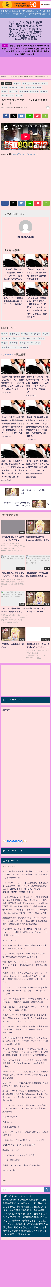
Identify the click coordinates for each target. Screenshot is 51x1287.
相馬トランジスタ (18, 87)
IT (3, 83)
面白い (37, 83)
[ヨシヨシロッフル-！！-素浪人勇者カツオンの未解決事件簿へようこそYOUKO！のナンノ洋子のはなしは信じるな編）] (25, 1075)
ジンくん (15, 91)
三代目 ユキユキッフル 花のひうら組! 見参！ (22, 1165)
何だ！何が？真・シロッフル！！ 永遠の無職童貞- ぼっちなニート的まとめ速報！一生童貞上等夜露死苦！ (24, 965)
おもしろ (28, 83)
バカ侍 (20, 95)
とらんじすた (8, 95)
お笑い (18, 83)
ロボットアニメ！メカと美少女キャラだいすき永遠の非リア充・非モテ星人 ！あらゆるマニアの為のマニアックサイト (25, 991)
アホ (29, 87)
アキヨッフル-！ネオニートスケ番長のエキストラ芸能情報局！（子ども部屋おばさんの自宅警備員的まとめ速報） (25, 1063)
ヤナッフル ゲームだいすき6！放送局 (18, 1155)
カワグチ (35, 91)
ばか (5, 87)
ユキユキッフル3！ (10, 1117)
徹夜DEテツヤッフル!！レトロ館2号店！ (19, 1145)
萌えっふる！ (8, 1122)
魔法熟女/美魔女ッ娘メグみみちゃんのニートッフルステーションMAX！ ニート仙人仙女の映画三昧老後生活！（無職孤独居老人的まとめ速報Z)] (24, 921)
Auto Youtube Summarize (25, 154)
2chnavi (6, 710)
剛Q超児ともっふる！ (11, 1150)
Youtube (8, 83)
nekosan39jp (25, 236)
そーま (45, 91)
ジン (5, 91)
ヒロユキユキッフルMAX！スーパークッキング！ (23, 1140)
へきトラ (25, 91)
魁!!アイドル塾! (9, 1170)
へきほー (38, 87)
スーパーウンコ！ (10, 940)
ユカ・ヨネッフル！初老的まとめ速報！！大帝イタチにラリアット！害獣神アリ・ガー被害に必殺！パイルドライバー (25, 1029)
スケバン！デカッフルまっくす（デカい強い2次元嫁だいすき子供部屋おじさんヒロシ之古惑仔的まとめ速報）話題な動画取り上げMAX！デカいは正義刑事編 (25, 1052)
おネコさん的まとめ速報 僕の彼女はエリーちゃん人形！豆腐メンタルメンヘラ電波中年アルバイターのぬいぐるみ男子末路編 (25, 874)
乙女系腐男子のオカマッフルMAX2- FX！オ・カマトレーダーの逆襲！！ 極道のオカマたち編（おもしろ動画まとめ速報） (25, 932)
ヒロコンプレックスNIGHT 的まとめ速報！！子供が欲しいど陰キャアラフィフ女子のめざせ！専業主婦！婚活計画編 (25, 1108)
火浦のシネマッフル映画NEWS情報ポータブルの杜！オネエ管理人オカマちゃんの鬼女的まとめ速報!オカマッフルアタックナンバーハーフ (25, 1018)
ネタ (45, 83)
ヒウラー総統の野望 (11, 1160)
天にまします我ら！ (11, 1127)
